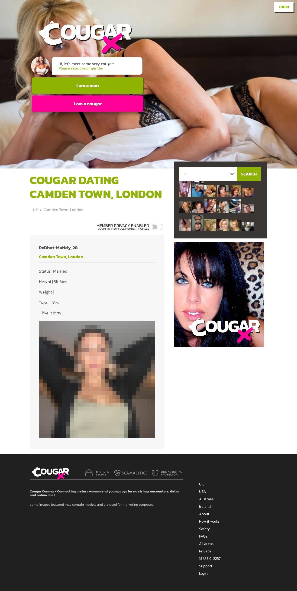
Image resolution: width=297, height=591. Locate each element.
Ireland (205, 506)
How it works (209, 521)
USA (202, 491)
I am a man (87, 85)
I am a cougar (88, 103)
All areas (206, 543)
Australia (206, 499)
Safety (204, 529)
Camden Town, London (64, 210)
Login (284, 7)
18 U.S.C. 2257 (210, 558)
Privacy (205, 551)
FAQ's (203, 536)
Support (205, 566)
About (204, 514)
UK (35, 210)
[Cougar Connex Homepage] (81, 52)
